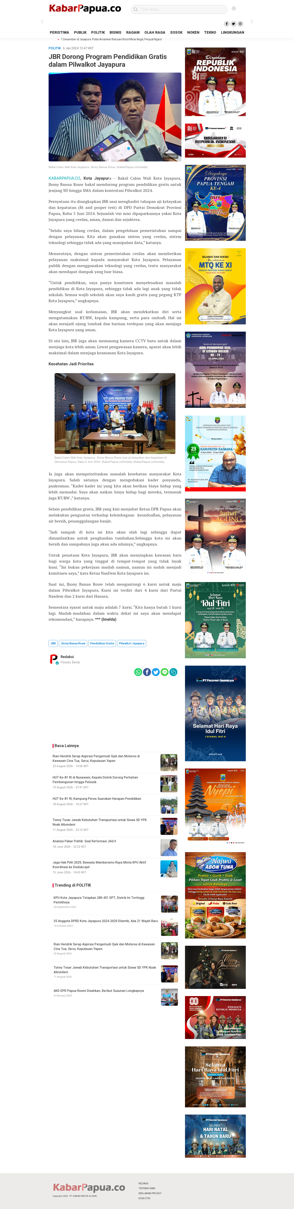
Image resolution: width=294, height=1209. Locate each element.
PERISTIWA (59, 32)
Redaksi (67, 657)
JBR (53, 643)
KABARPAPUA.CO (64, 178)
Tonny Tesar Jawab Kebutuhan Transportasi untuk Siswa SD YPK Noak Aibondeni (105, 969)
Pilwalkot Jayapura (131, 643)
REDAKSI (143, 1183)
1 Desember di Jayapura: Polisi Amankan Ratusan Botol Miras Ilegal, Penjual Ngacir (111, 39)
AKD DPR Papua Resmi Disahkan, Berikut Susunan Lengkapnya (99, 990)
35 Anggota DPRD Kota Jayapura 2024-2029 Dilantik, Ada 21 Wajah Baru (106, 921)
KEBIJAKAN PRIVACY (150, 1193)
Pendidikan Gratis (102, 643)
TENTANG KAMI (147, 1188)
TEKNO (210, 32)
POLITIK (98, 32)
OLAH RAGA (154, 32)
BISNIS (115, 32)
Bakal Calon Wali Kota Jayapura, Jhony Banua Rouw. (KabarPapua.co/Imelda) (98, 167)
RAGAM (133, 32)
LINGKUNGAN (232, 32)
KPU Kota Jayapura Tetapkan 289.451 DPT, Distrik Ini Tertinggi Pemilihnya (99, 900)
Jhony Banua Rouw (73, 643)
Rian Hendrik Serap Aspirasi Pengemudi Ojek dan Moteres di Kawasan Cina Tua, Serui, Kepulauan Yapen (104, 946)
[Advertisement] (270, 101)
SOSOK (176, 32)
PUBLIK (80, 32)
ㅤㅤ (174, 1183)
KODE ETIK (144, 1198)
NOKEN (193, 32)
